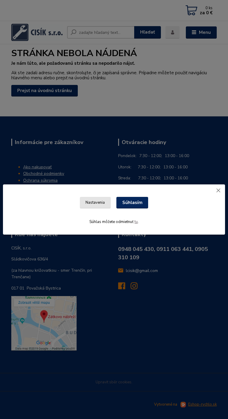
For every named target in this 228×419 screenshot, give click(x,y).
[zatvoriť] (218, 190)
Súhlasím (132, 202)
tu (136, 221)
